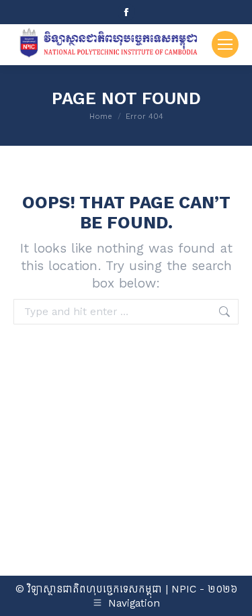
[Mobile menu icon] (225, 44)
